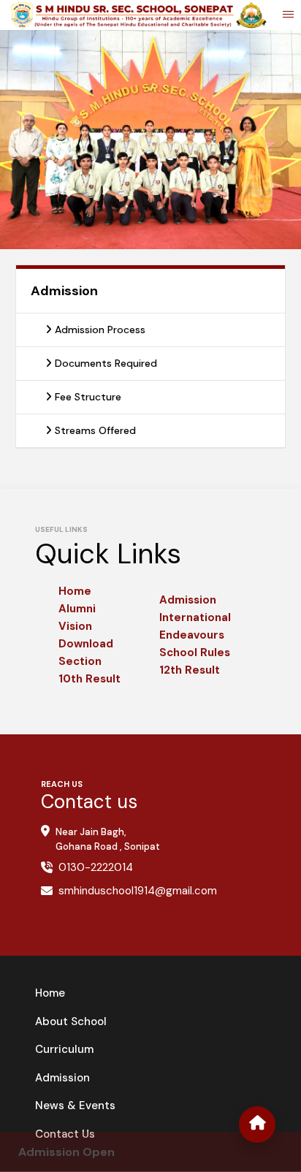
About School (71, 1021)
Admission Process (98, 329)
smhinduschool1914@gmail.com (137, 890)
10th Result (89, 678)
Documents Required (104, 363)
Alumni (77, 608)
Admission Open (66, 1152)
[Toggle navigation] (288, 15)
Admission (187, 600)
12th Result (189, 670)
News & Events (75, 1105)
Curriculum (64, 1049)
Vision (75, 626)
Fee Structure (86, 396)
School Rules (194, 652)
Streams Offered (94, 430)
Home (74, 591)
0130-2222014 (95, 867)
